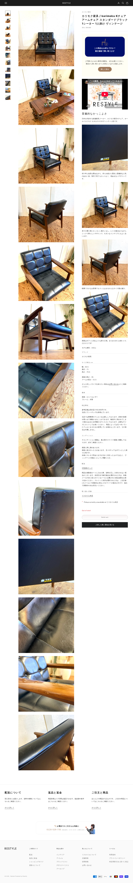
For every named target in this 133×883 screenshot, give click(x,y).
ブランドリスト (62, 862)
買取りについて (34, 865)
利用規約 (112, 855)
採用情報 (85, 862)
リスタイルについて (89, 855)
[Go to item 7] (8, 55)
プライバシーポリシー (117, 858)
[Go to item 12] (8, 90)
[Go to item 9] (8, 69)
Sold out (104, 517)
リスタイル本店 (87, 496)
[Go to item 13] (8, 97)
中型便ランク (87, 468)
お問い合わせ (113, 384)
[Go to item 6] (8, 48)
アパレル (59, 858)
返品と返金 (33, 858)
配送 (30, 855)
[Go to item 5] (8, 41)
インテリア (60, 855)
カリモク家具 (86, 12)
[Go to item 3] (8, 27)
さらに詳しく (9, 808)
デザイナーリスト (62, 865)
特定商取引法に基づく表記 (118, 862)
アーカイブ (60, 869)
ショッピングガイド (36, 862)
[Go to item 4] (8, 34)
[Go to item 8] (8, 62)
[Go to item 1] (8, 13)
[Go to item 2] (8, 20)
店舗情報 (85, 858)
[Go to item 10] (8, 76)
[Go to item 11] (8, 83)
